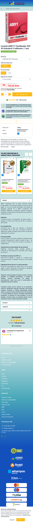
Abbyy (19, 127)
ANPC (3, 407)
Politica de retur (6, 404)
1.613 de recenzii (20, 323)
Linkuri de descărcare (7, 416)
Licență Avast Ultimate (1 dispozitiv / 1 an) (8, 180)
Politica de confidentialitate (9, 362)
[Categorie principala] (1, 9)
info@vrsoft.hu (7, 364)
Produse (4, 376)
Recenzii (4, 302)
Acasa (3, 357)
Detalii (13, 146)
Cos (3, 386)
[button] (16, 100)
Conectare (4, 378)
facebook (2, 436)
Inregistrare (5, 381)
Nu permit (12, 519)
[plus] (9, 94)
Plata (3, 409)
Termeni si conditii (6, 360)
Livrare (3, 412)
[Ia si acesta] (8, 191)
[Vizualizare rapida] (13, 158)
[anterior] (26, 154)
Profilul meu (5, 383)
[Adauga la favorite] (16, 121)
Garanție (5, 306)
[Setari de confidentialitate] (5, 436)
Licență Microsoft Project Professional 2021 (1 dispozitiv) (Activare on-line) (24, 181)
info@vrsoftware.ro (9, 428)
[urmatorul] (30, 154)
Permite (20, 519)
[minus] (2, 94)
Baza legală (5, 402)
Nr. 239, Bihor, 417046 (9, 425)
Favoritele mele (6, 388)
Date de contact (6, 414)
